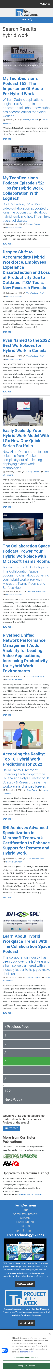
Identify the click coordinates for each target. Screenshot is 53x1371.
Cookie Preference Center (26, 1357)
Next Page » (13, 1099)
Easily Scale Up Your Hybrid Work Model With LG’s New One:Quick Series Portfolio (26, 438)
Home (25, 1210)
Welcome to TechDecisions (25, 1214)
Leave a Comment (14, 227)
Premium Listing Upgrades (30, 1194)
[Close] (49, 1334)
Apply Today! (11, 1128)
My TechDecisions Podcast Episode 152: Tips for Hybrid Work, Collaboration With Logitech (23, 188)
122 (7, 1091)
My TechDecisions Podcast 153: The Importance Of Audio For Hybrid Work (23, 86)
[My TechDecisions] (26, 15)
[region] (26, 1350)
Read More (7, 139)
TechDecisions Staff (35, 293)
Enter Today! (26, 1323)
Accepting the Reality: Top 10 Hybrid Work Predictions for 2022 (24, 759)
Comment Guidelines (25, 1222)
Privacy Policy (26, 1352)
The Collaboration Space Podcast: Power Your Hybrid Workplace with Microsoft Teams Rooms (26, 554)
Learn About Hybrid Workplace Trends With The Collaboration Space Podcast (26, 944)
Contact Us (25, 1218)
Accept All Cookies (26, 1365)
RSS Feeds (25, 1226)
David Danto (31, 790)
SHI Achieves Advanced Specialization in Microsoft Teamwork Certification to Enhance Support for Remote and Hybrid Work (26, 840)
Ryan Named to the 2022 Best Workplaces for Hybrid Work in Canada (26, 345)
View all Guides (25, 1284)
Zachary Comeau (30, 119)
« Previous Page (16, 1026)
